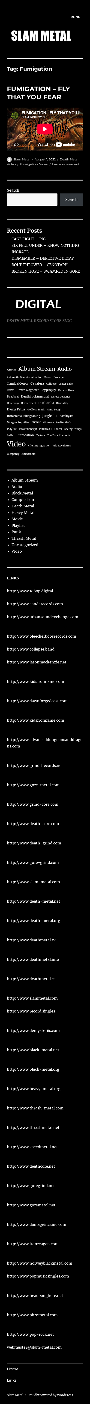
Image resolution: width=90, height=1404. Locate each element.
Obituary (48, 422)
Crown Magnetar (28, 390)
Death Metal (69, 159)
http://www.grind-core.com (32, 804)
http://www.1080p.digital (30, 591)
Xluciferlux (28, 453)
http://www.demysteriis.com (33, 1030)
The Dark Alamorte (58, 435)
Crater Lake (66, 383)
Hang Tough (54, 409)
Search (13, 190)
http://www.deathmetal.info (33, 959)
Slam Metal (21, 159)
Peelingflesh (63, 422)
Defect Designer (60, 396)
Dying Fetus (16, 409)
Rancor (58, 429)
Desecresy (13, 403)
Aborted (11, 369)
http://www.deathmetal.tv (31, 940)
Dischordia (46, 403)
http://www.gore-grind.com (33, 862)
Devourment (28, 403)
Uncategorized (25, 544)
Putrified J (45, 429)
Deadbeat (13, 396)
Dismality (62, 403)
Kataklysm (66, 416)
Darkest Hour (66, 390)
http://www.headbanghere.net (35, 1295)
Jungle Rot (49, 416)
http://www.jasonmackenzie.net (36, 662)
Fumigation (29, 164)
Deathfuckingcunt (35, 396)
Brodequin (60, 377)
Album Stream (36, 369)
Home (12, 1369)
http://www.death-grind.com (34, 843)
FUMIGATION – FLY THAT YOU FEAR (38, 93)
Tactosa (40, 435)
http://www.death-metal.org (33, 920)
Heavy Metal (23, 512)
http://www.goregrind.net (31, 1185)
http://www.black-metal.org (33, 1069)
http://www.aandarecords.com (35, 604)
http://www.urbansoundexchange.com (42, 617)
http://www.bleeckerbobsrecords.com (41, 636)
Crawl (11, 390)
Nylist (36, 422)
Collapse (51, 383)
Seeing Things (72, 429)
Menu (75, 17)
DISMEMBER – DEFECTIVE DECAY (43, 258)
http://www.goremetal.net (31, 1205)
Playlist (12, 429)
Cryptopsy (48, 390)
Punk (16, 532)
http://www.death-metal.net (33, 901)
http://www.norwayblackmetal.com (39, 1263)
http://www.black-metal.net (33, 1050)
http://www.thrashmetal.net (33, 1127)
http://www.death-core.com (33, 823)
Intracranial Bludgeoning (23, 416)
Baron (47, 377)
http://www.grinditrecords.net (35, 765)
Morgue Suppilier (18, 422)
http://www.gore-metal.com (33, 785)
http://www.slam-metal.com (33, 882)
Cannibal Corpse (17, 383)
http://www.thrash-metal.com (35, 1108)
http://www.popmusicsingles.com (38, 1276)
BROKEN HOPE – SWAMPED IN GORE (46, 271)
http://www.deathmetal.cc (31, 978)
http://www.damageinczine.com (36, 1224)
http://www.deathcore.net (31, 1166)
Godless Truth (36, 409)
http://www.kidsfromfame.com (35, 681)
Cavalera (37, 384)
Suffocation (25, 435)
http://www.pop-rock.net (30, 1334)
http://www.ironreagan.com (33, 1243)
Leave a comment (65, 164)
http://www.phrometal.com (32, 1315)
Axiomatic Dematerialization (24, 377)
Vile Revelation (61, 445)
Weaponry (13, 453)
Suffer (11, 435)
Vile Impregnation (39, 445)
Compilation (23, 499)
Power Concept (28, 429)
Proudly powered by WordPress (50, 1395)
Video (11, 164)
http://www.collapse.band (30, 649)
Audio (64, 369)
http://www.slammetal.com (32, 998)
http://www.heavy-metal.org (33, 1088)
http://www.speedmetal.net (32, 1147)
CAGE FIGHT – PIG (29, 239)
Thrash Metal (24, 538)
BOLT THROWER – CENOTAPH (40, 264)
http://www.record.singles (31, 1011)
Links (12, 1380)
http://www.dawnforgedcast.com (37, 701)
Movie (17, 519)
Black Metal (22, 493)
